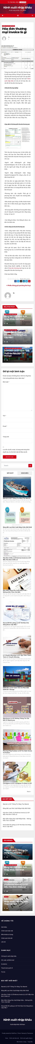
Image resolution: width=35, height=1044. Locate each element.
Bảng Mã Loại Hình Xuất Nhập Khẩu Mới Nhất (17, 527)
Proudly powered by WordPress (9, 1033)
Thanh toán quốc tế (7, 968)
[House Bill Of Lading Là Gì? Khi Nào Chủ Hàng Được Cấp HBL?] (17, 611)
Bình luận (6, 382)
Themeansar (30, 1033)
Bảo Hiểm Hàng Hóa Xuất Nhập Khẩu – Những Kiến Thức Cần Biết (16, 901)
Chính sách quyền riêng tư (26, 1038)
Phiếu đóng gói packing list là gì (19, 285)
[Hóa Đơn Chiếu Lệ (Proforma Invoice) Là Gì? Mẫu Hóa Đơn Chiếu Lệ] (17, 546)
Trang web (6, 436)
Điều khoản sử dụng (21, 1041)
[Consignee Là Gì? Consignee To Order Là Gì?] (17, 772)
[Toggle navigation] (18, 15)
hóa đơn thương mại (15, 268)
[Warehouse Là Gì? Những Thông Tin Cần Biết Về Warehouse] (17, 707)
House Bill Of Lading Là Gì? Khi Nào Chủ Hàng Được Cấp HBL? (17, 334)
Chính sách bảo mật (14, 1038)
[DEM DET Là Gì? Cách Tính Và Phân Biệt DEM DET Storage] (17, 676)
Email (5, 426)
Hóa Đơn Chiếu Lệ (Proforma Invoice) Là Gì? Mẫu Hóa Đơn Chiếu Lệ (16, 884)
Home (6, 1038)
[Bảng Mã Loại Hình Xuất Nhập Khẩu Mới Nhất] (17, 516)
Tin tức (19, 348)
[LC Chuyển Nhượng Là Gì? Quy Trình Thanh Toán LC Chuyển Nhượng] (17, 644)
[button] (32, 15)
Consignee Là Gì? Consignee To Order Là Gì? (17, 783)
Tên (4, 415)
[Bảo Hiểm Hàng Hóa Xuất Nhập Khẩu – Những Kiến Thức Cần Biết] (17, 579)
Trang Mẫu (30, 1041)
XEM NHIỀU (25, 473)
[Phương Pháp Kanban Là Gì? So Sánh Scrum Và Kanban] (17, 739)
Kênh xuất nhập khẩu (17, 7)
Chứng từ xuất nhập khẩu (11, 314)
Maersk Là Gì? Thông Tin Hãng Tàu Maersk (16, 498)
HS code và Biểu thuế (7, 960)
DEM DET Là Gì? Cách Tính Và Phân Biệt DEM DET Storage (16, 353)
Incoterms (4, 964)
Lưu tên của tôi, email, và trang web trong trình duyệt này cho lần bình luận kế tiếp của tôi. (16, 451)
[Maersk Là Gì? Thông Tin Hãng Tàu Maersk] (17, 487)
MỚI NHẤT (10, 473)
